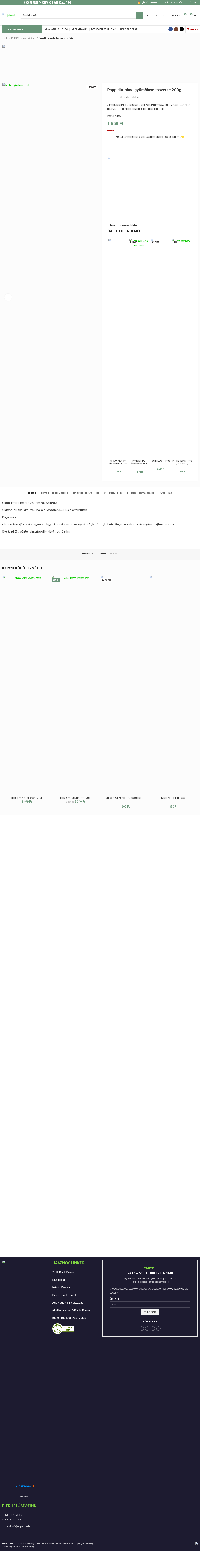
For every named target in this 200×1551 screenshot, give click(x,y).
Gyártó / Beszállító (86, 493)
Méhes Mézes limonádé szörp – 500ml (75, 797)
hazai (110, 553)
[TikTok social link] (182, 29)
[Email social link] (13, 2)
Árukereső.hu (25, 1496)
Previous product (190, 38)
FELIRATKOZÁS (150, 1312)
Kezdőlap (5, 38)
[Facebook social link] (4, 2)
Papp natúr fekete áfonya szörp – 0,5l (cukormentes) (139, 463)
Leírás (32, 493)
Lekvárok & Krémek (29, 38)
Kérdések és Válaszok (141, 493)
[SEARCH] (139, 15)
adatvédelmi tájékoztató (173, 1288)
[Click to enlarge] (8, 297)
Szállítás (166, 493)
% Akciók (192, 29)
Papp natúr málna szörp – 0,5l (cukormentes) (124, 797)
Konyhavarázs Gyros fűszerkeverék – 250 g (118, 462)
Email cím (114, 1298)
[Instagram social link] (176, 29)
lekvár (115, 553)
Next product (196, 38)
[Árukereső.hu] (25, 1487)
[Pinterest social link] (17, 2)
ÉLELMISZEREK (15, 38)
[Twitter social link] (8, 2)
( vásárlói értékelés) (129, 97)
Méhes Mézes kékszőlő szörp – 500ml (26, 797)
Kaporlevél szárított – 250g (173, 797)
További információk (54, 493)
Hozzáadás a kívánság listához (123, 225)
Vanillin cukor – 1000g (160, 460)
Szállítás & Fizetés (64, 1272)
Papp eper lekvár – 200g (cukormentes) (182, 462)
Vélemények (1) (113, 493)
